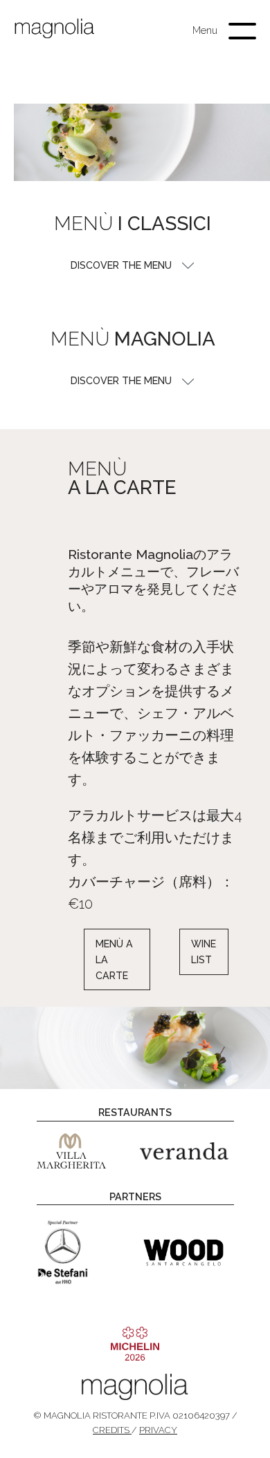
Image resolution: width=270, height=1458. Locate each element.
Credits (112, 1430)
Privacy (158, 1430)
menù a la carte (114, 959)
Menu (204, 30)
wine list (204, 951)
